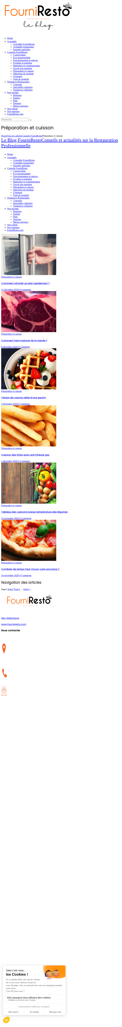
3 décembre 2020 (9, 404)
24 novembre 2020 (10, 575)
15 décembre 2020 (10, 289)
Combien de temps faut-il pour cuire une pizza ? (30, 569)
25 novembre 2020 (10, 518)
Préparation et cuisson (11, 277)
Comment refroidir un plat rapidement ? (25, 283)
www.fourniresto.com (13, 624)
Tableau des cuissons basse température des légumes (34, 512)
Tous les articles (14, 136)
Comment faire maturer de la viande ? (24, 340)
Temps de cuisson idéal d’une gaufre (23, 397)
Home (4, 136)
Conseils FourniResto (32, 136)
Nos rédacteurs (10, 618)
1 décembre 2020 (9, 461)
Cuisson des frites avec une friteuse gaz (25, 455)
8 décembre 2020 (9, 347)
